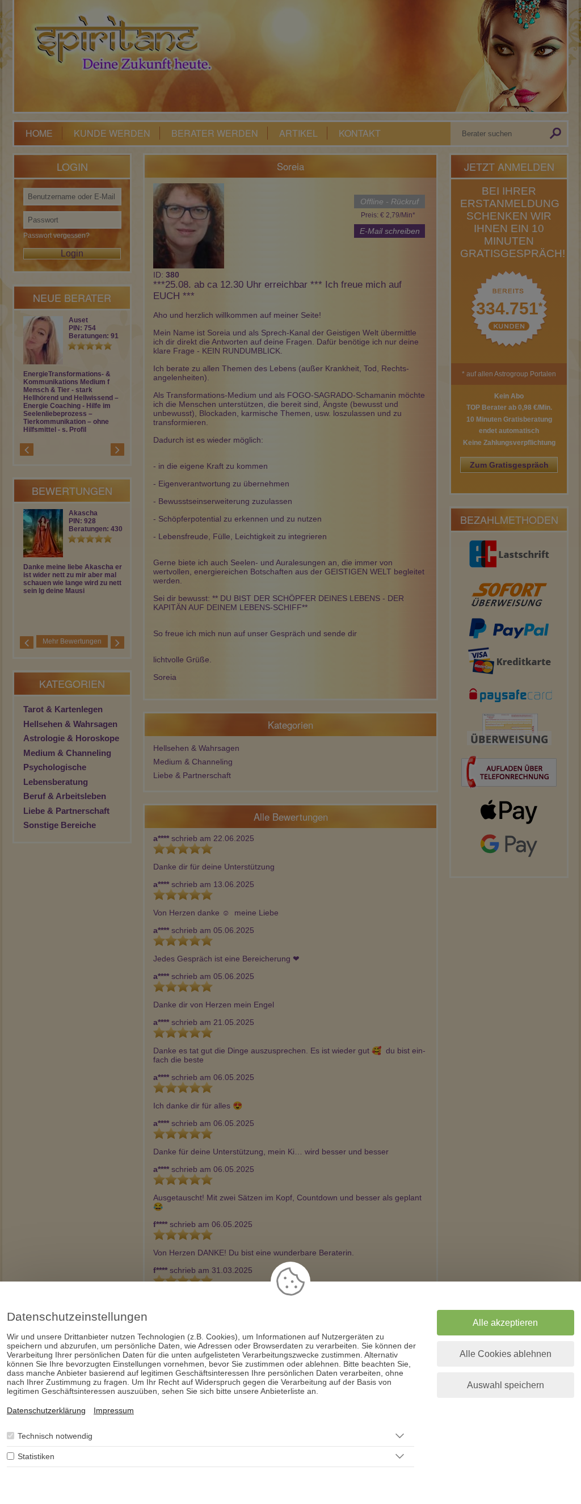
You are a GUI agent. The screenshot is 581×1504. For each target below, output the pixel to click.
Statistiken (36, 1456)
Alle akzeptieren (505, 1322)
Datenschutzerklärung (46, 1410)
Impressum (114, 1410)
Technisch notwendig (55, 1435)
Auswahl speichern (505, 1385)
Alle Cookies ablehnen (505, 1354)
